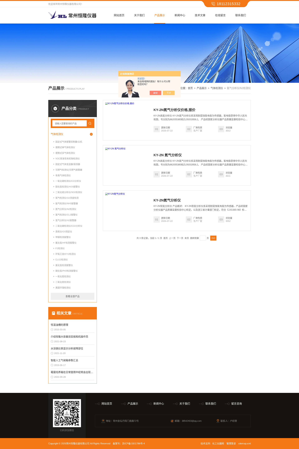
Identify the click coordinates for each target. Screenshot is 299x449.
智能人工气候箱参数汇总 (64, 360)
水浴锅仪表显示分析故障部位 (67, 348)
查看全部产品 (73, 296)
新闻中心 (180, 15)
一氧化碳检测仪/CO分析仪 (68, 181)
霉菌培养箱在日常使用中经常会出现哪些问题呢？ (72, 372)
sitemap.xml (244, 443)
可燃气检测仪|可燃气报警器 (68, 170)
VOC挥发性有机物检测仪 (67, 158)
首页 (190, 88)
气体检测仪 (217, 88)
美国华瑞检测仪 (63, 287)
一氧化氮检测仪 (63, 276)
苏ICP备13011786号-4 (133, 443)
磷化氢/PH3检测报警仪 (66, 271)
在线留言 (220, 15)
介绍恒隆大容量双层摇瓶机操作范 (69, 336)
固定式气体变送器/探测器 (67, 164)
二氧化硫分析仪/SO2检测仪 (68, 192)
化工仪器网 (218, 443)
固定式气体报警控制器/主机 (68, 141)
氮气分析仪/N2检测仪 (65, 209)
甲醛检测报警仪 (63, 237)
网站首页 (119, 15)
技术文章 (200, 15)
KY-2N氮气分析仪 (167, 200)
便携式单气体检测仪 (65, 147)
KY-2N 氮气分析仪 (168, 155)
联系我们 (240, 15)
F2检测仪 (60, 248)
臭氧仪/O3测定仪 (63, 231)
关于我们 (139, 15)
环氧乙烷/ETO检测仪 (65, 254)
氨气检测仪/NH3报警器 (66, 203)
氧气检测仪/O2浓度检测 (67, 198)
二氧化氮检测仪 (63, 282)
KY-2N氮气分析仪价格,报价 (174, 110)
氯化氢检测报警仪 (64, 265)
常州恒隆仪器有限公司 (69, 4)
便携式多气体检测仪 (65, 153)
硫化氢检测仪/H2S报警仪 (67, 186)
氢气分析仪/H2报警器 (65, 220)
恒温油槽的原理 (59, 324)
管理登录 (231, 443)
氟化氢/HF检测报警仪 (65, 242)
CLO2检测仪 (61, 259)
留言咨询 (236, 403)
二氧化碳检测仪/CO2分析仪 (68, 226)
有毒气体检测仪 (63, 175)
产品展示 (159, 15)
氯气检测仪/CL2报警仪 (66, 214)
